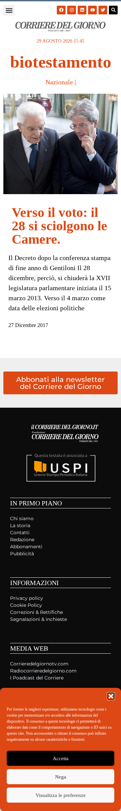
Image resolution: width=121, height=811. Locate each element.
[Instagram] (71, 10)
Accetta (61, 758)
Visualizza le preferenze (61, 795)
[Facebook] (61, 10)
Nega (60, 777)
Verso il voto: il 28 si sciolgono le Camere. (59, 226)
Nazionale (59, 82)
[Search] (113, 10)
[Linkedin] (82, 10)
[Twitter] (102, 10)
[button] (111, 696)
